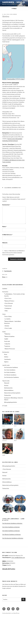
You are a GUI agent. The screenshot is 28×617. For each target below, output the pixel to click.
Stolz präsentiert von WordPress (10, 613)
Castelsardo (7, 359)
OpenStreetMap (11, 78)
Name (4, 226)
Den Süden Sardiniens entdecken (11, 530)
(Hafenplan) (15, 82)
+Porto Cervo (7, 298)
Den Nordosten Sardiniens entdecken (12, 523)
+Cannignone (7, 308)
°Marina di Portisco (9, 301)
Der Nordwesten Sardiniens (11, 377)
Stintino (6, 357)
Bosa (5, 354)
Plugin (22, 78)
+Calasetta (7, 344)
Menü (14, 8)
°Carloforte (7, 346)
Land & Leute (6, 365)
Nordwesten (16, 187)
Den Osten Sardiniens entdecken (11, 527)
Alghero (6, 362)
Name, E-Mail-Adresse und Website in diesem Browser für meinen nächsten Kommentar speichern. (13, 252)
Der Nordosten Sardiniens (11, 367)
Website (4, 242)
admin (15, 14)
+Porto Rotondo (8, 303)
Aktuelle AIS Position (8, 569)
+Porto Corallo (8, 328)
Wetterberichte (8, 388)
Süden (4, 331)
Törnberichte (7, 395)
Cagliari (6, 339)
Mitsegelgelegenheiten (10, 402)
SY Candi (4, 405)
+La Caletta (7, 319)
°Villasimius (7, 334)
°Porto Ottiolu (8, 316)
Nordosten (5, 291)
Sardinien (4, 288)
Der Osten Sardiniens (9, 370)
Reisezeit (6, 383)
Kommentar (6, 205)
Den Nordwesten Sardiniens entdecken (12, 538)
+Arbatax (6, 326)
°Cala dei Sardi (8, 306)
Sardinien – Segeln (13, 2)
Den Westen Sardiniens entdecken (11, 534)
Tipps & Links (5, 381)
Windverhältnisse (8, 390)
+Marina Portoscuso (9, 348)
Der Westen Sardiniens (10, 375)
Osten (4, 314)
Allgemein (8, 187)
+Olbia (6, 310)
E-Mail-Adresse (7, 234)
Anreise (6, 385)
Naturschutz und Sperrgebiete (12, 393)
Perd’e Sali (7, 341)
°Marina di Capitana (9, 336)
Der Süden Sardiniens (9, 372)
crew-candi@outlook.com (18, 557)
